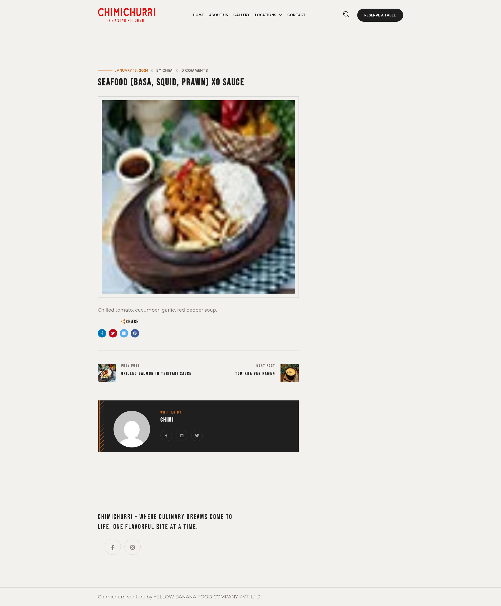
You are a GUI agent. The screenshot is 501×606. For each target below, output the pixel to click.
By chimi (165, 70)
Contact (296, 15)
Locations (265, 15)
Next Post (266, 365)
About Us (218, 15)
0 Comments (194, 70)
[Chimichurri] (126, 14)
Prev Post (130, 365)
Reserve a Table (380, 15)
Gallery (241, 15)
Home (198, 15)
